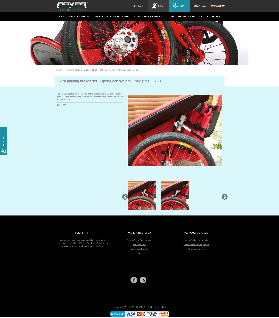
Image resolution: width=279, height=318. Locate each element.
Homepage (59, 70)
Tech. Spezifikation (153, 17)
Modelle (99, 17)
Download (200, 6)
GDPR (139, 253)
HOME (61, 17)
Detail (69, 70)
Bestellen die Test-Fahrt (93, 246)
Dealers (215, 17)
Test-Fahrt (138, 6)
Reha (181, 6)
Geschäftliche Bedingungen (139, 240)
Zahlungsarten (139, 244)
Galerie (137, 17)
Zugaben (170, 17)
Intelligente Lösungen (118, 17)
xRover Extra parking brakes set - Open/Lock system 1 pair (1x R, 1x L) (106, 70)
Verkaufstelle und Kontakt (196, 240)
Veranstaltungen (186, 17)
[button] (124, 195)
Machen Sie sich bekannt (79, 17)
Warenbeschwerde (139, 249)
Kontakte (203, 17)
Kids (160, 6)
